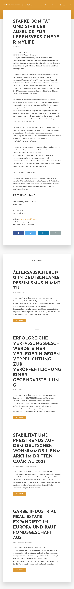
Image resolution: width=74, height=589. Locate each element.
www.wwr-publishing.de (28, 219)
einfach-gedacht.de (12, 5)
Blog (38, 4)
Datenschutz (63, 4)
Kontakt (45, 4)
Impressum (53, 4)
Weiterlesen (19, 320)
